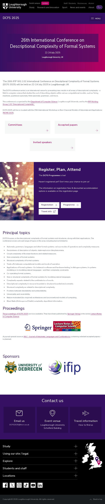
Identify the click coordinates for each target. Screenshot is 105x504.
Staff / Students (70, 3)
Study (31, 7)
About (91, 7)
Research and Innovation (48, 7)
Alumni (91, 3)
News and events (77, 7)
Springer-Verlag (73, 314)
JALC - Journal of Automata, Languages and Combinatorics (47, 336)
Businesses (82, 3)
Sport (64, 7)
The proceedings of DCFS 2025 (15, 314)
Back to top (97, 499)
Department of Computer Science (44, 101)
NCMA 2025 (8, 113)
